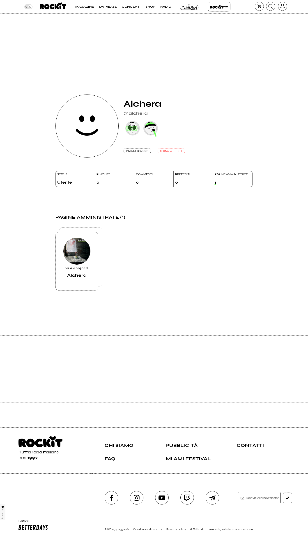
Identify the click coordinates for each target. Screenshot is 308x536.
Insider (189, 6)
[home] (53, 7)
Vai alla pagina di (76, 272)
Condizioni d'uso (145, 529)
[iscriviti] (287, 498)
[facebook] (111, 497)
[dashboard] (282, 6)
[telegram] (212, 497)
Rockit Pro (219, 6)
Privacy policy (176, 529)
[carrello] (259, 6)
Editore (22, 523)
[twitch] (187, 497)
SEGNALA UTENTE (171, 151)
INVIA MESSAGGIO (137, 151)
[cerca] (270, 6)
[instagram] (136, 497)
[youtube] (162, 497)
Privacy (3, 514)
